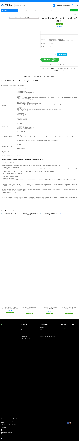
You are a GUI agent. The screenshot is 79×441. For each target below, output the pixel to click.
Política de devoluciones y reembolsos (47, 336)
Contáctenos (63, 10)
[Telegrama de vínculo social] (63, 70)
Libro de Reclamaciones (25, 338)
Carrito (22, 331)
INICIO (24, 10)
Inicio (2, 14)
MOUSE (22, 14)
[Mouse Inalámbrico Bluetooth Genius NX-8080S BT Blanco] (49, 259)
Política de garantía (44, 329)
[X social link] (59, 70)
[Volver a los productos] (76, 15)
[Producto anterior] (74, 15)
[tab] (27, 76)
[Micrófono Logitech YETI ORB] (10, 259)
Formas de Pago (43, 327)
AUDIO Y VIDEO (9, 308)
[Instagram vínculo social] (77, 1)
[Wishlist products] (74, 5)
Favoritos (22, 334)
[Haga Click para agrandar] (11, 16)
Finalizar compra (24, 336)
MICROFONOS (15, 308)
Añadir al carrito (62, 54)
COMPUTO (47, 10)
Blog (41, 334)
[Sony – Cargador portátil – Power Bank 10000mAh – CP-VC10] (69, 259)
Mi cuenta (23, 329)
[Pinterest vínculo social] (60, 70)
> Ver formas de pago (5, 204)
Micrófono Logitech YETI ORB (10, 307)
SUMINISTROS (30, 10)
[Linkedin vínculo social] (62, 70)
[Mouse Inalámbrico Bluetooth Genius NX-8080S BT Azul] (30, 259)
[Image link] (10, 370)
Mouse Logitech (28, 14)
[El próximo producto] (77, 15)
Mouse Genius (31, 309)
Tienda (5, 14)
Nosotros (42, 331)
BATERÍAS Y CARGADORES (71, 309)
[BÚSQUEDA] (54, 5)
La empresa (54, 10)
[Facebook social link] (75, 1)
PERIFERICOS (17, 14)
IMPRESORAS (38, 10)
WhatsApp (74, 10)
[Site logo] (7, 5)
